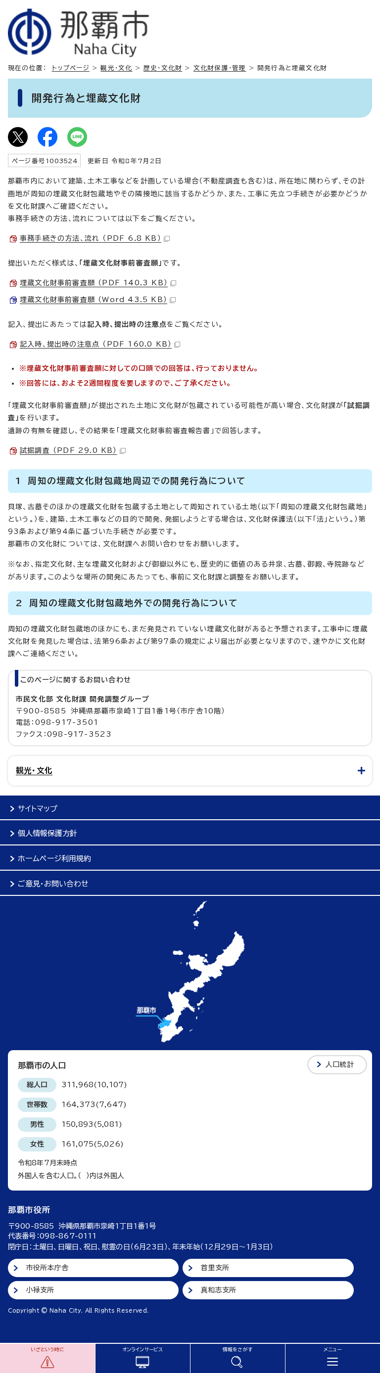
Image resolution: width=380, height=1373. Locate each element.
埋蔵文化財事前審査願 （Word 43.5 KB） (93, 299)
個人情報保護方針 (47, 833)
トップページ (71, 68)
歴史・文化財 (162, 68)
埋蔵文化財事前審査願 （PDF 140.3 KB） (94, 282)
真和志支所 (218, 1289)
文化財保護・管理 (219, 68)
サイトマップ (37, 808)
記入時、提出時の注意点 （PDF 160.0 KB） (96, 344)
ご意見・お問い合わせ (53, 883)
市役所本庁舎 (47, 1267)
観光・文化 (116, 68)
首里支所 (215, 1267)
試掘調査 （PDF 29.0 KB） (68, 450)
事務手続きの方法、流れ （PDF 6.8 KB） (90, 238)
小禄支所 (40, 1289)
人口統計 (340, 1064)
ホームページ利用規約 (54, 858)
